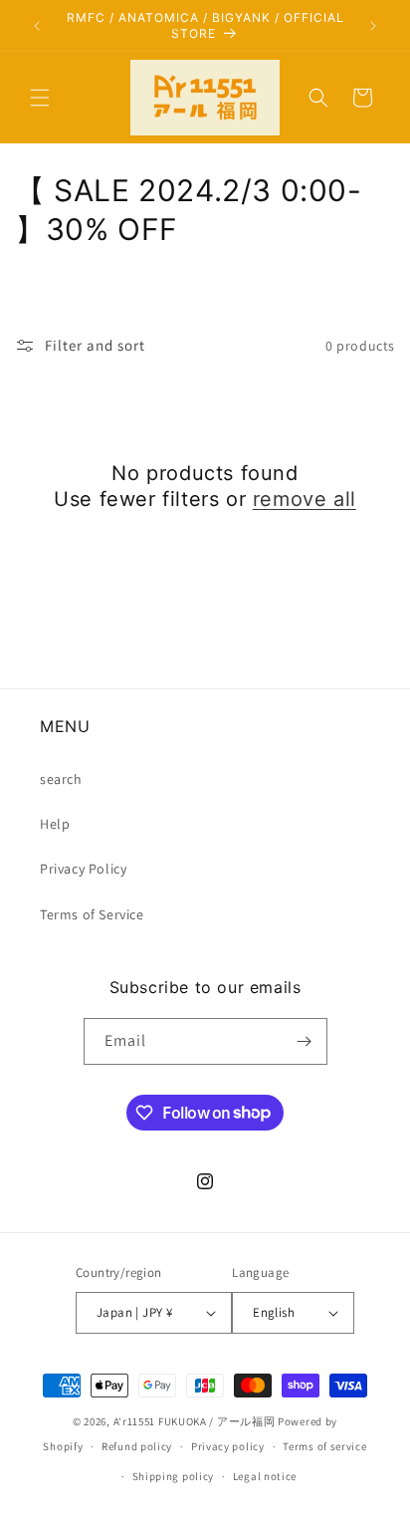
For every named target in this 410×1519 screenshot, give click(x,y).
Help (55, 824)
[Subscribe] (304, 1041)
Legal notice (265, 1476)
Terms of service (324, 1446)
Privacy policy (228, 1446)
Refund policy (137, 1446)
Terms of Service (92, 914)
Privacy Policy (83, 869)
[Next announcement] (373, 26)
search (61, 779)
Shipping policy (173, 1476)
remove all (304, 499)
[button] (40, 98)
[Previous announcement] (37, 26)
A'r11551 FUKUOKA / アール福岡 (194, 1421)
